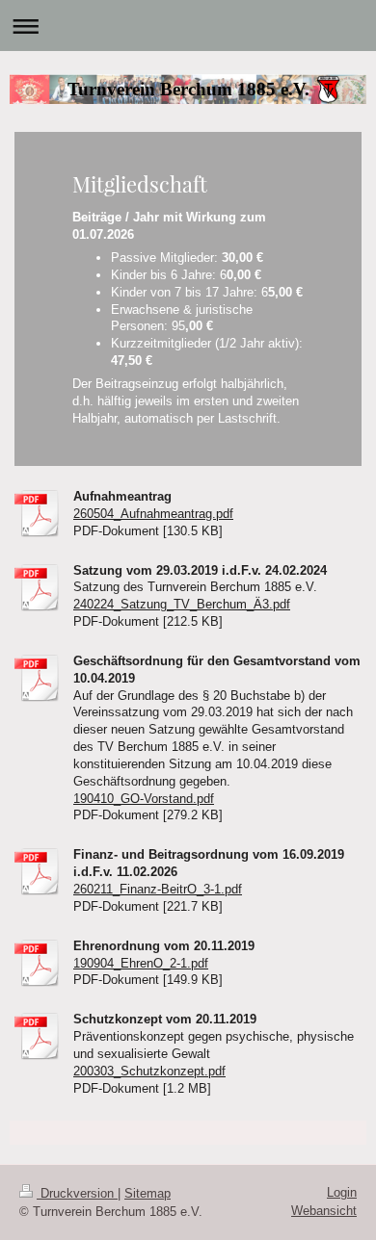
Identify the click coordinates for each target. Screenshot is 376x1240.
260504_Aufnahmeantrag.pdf (153, 513)
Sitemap (147, 1193)
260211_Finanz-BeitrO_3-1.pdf (157, 889)
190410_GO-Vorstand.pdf (143, 798)
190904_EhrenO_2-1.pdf (140, 963)
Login (342, 1192)
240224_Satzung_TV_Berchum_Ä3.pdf (181, 604)
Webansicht (324, 1210)
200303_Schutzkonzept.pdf (149, 1071)
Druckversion (77, 1193)
